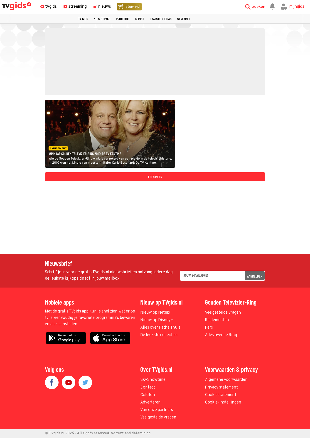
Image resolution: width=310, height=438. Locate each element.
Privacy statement (221, 387)
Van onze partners (156, 410)
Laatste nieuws (161, 19)
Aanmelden (254, 276)
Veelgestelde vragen (223, 312)
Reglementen (217, 320)
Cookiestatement (220, 395)
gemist (139, 19)
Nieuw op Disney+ (156, 320)
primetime (122, 19)
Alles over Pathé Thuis (160, 327)
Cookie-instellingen (223, 402)
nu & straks (102, 19)
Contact (147, 387)
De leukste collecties (158, 335)
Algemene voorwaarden (226, 379)
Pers (209, 327)
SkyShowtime (152, 379)
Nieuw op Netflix (155, 312)
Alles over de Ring (221, 335)
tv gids (83, 19)
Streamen (183, 19)
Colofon (147, 395)
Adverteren (150, 402)
